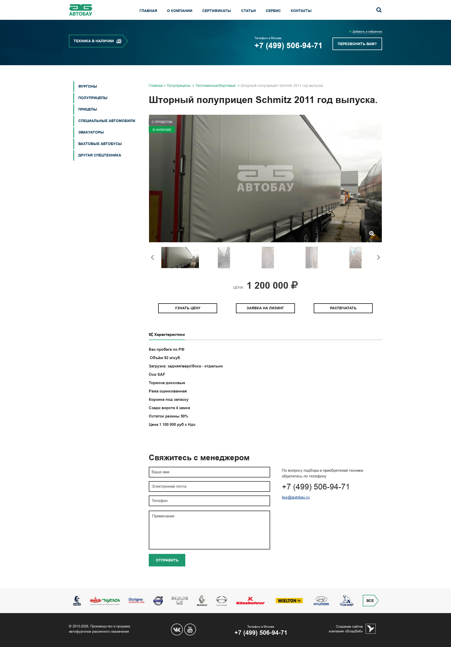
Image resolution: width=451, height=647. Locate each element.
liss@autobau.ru (296, 497)
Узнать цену (187, 308)
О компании (179, 11)
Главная (148, 11)
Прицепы (87, 109)
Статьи (248, 11)
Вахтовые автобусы (100, 144)
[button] (152, 257)
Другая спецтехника (99, 155)
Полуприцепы (93, 98)
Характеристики (169, 334)
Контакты (301, 11)
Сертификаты (216, 11)
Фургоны (87, 86)
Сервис (273, 11)
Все (370, 600)
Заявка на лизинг (265, 308)
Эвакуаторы (91, 132)
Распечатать (343, 308)
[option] (265, 178)
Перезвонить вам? (357, 44)
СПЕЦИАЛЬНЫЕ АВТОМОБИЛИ (106, 121)
